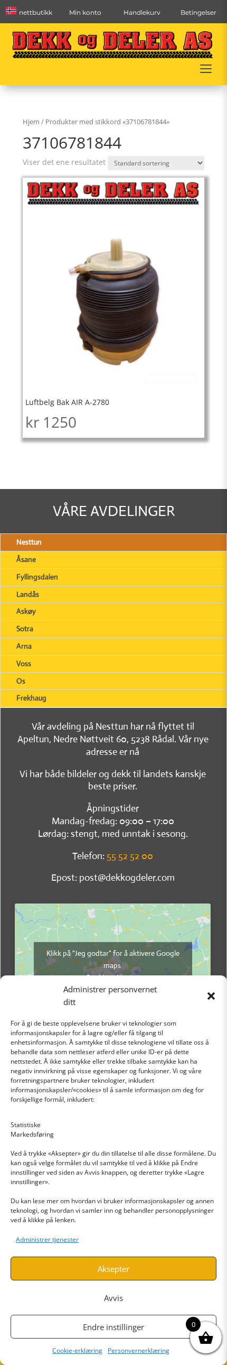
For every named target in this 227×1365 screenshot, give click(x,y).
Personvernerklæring (138, 1350)
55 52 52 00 (130, 856)
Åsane (26, 559)
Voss (23, 663)
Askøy (26, 611)
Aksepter (113, 1268)
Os (20, 681)
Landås (27, 594)
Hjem (31, 121)
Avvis (113, 1298)
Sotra (24, 628)
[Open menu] (206, 68)
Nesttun (29, 542)
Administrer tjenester (47, 1239)
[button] (211, 996)
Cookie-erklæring (77, 1350)
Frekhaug (31, 698)
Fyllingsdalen (37, 577)
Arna (24, 646)
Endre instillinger (113, 1327)
